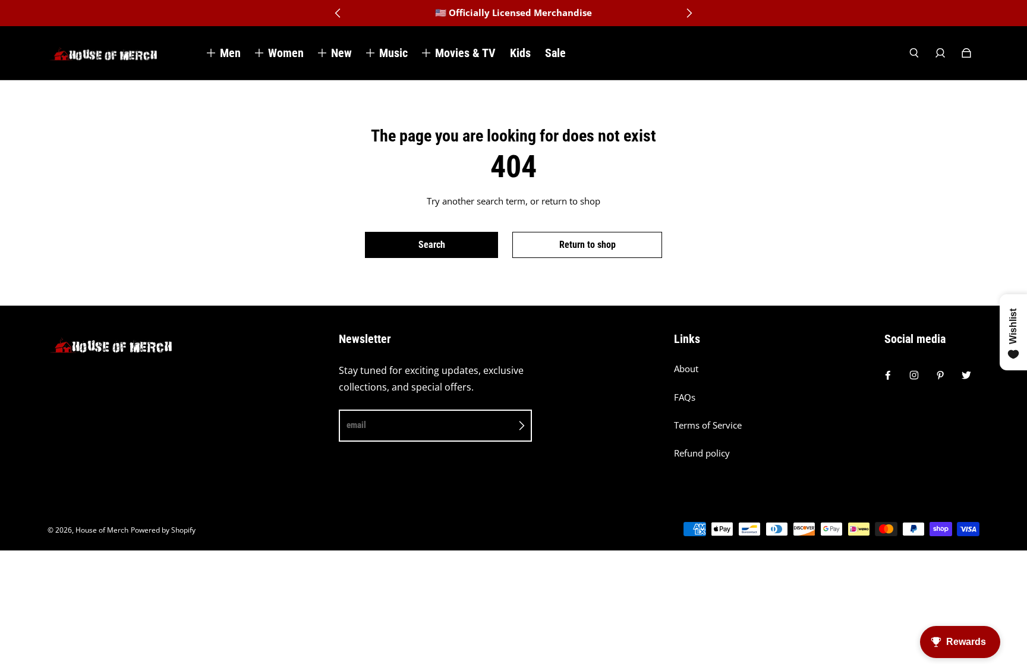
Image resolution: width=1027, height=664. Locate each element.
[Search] (914, 53)
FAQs (684, 397)
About (686, 369)
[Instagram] (914, 375)
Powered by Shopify (163, 530)
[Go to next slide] (689, 13)
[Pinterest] (940, 375)
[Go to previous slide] (338, 13)
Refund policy (702, 453)
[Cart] (966, 53)
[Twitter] (966, 375)
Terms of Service (708, 425)
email (356, 425)
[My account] (940, 53)
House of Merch (101, 530)
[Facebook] (888, 375)
